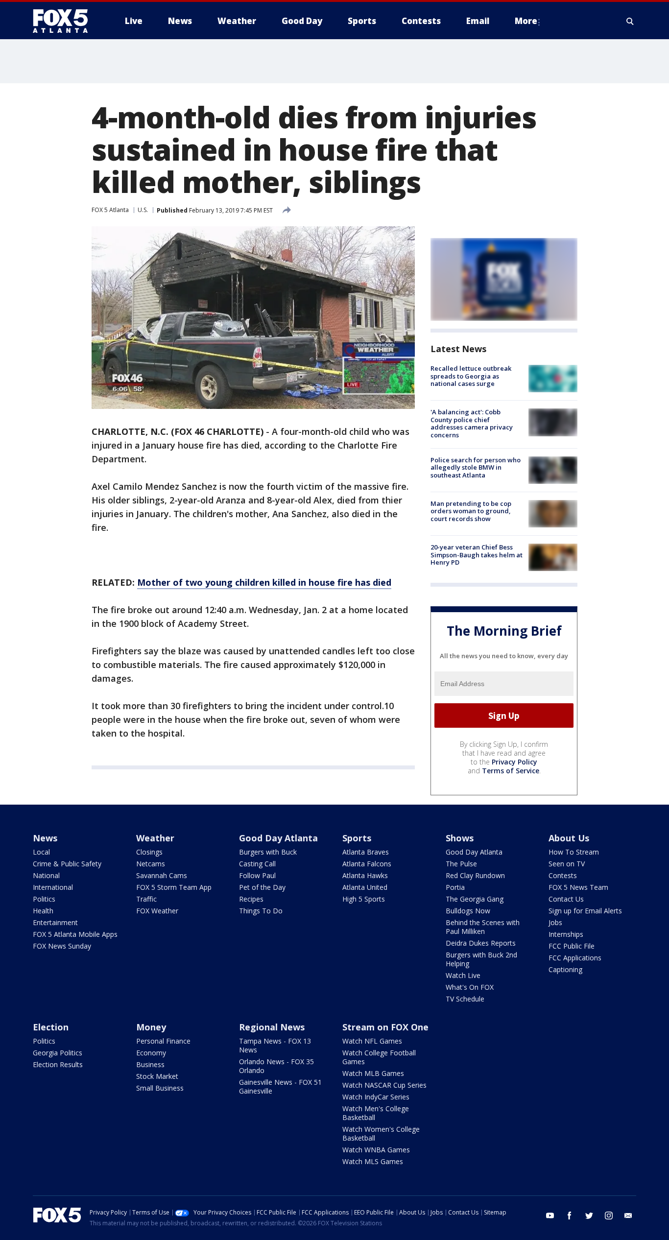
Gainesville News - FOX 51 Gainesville (280, 1086)
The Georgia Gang (474, 899)
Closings (149, 852)
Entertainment (55, 922)
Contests (563, 875)
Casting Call (257, 863)
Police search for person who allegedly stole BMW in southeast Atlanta (475, 467)
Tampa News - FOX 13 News (275, 1045)
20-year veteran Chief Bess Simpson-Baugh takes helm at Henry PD (476, 555)
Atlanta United (364, 887)
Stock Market (157, 1076)
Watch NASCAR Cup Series (384, 1085)
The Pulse (461, 863)
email (628, 1215)
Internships (566, 934)
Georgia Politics (57, 1052)
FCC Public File (572, 946)
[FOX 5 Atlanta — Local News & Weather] (65, 21)
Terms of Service (510, 770)
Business (150, 1064)
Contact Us (566, 899)
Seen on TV (567, 863)
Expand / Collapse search (630, 21)
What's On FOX (470, 987)
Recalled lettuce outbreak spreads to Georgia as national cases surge (470, 376)
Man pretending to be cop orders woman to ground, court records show (470, 511)
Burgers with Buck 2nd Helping (481, 959)
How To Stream (574, 852)
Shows (460, 838)
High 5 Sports (363, 899)
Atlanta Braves (365, 852)
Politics (44, 899)
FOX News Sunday (62, 946)
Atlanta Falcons (366, 863)
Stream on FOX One (385, 1027)
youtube (550, 1215)
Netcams (150, 863)
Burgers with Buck (268, 852)
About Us (569, 838)
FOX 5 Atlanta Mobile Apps (75, 934)
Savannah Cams (161, 875)
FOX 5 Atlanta (110, 210)
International (53, 887)
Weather (155, 838)
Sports (356, 838)
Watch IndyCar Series (375, 1096)
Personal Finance (163, 1041)
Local (41, 852)
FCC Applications (575, 957)
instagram (609, 1215)
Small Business (160, 1088)
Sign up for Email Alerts (585, 910)
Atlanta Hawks (365, 875)
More (526, 20)
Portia (455, 887)
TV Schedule (465, 998)
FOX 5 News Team (578, 887)
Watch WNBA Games (376, 1149)
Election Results (58, 1064)
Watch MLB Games (373, 1073)
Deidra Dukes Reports (481, 943)
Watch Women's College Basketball (381, 1133)
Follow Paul (257, 875)
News (45, 838)
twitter (589, 1215)
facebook (569, 1215)
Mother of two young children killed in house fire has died (264, 582)
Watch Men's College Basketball (375, 1113)
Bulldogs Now (468, 910)
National (46, 875)
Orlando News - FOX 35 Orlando (276, 1066)
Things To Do (261, 910)
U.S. (143, 210)
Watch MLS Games (372, 1161)
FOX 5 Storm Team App (174, 887)
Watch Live (463, 975)
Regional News (272, 1027)
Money (151, 1027)
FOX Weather (157, 910)
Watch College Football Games (379, 1057)
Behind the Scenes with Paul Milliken (483, 927)
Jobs (555, 922)
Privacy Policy (514, 761)
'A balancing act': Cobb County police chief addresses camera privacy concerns (471, 423)
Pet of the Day (262, 887)
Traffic (146, 899)
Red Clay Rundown (475, 875)
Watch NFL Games (372, 1041)
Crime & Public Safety (67, 863)
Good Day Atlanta (278, 838)
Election (51, 1027)
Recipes (251, 899)
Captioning (565, 969)
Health (43, 910)
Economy (151, 1052)
